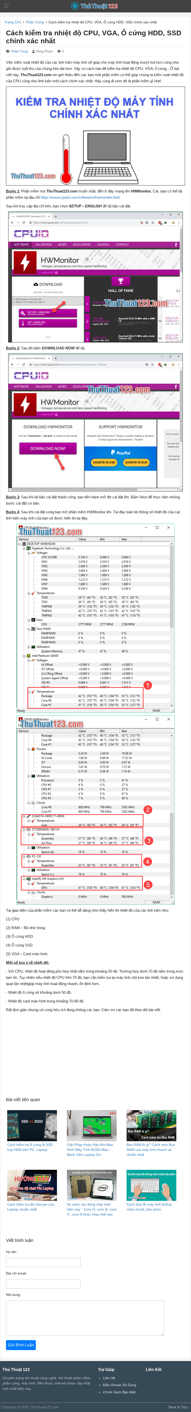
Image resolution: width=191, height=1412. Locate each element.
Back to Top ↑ (179, 1407)
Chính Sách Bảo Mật (119, 1392)
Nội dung (13, 1295)
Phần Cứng (19, 51)
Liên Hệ (109, 1378)
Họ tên (11, 1252)
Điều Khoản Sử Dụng (119, 1385)
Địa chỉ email (16, 1273)
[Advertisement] (95, 1054)
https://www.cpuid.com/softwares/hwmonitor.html (80, 197)
